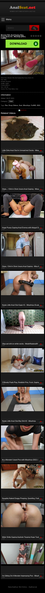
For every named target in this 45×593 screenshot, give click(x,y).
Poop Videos (13, 105)
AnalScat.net (33, 587)
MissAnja (26, 105)
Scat (11, 101)
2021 (38, 105)
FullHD (33, 105)
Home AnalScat (13, 587)
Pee (6, 105)
